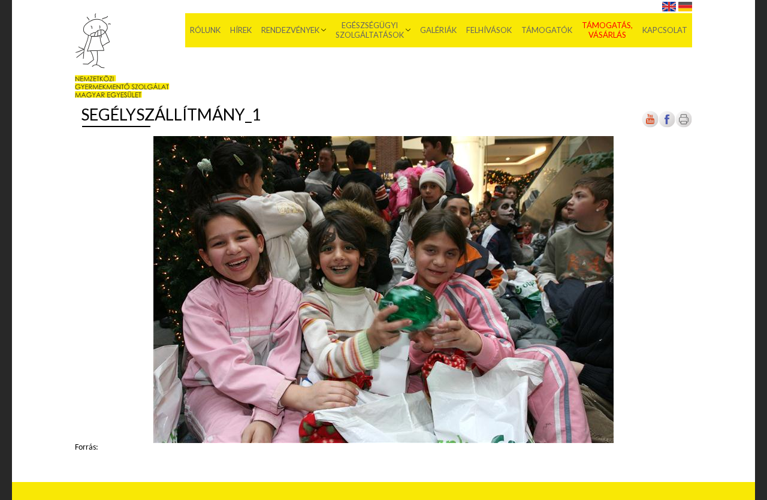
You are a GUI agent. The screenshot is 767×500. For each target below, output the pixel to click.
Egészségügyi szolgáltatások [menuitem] (370, 30)
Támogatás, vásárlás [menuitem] (607, 30)
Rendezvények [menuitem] (290, 30)
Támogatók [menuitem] (546, 30)
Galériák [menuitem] (438, 30)
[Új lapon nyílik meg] (667, 125)
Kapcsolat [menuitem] (664, 30)
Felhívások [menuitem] (489, 30)
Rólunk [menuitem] (205, 30)
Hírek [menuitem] (241, 30)
